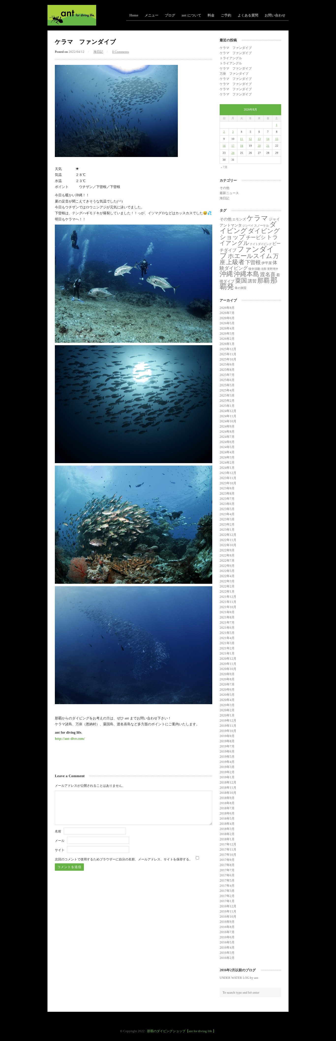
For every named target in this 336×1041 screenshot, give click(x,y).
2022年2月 (227, 586)
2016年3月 (227, 953)
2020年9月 (227, 674)
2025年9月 (227, 364)
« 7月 (224, 167)
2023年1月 (227, 529)
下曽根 (253, 262)
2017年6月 (227, 875)
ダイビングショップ (250, 233)
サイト (59, 850)
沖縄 (226, 274)
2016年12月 (228, 906)
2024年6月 (227, 442)
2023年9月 (227, 488)
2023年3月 (227, 519)
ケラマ (257, 218)
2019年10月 (228, 731)
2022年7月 (227, 560)
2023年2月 (227, 524)
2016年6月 (227, 937)
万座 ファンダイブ (234, 73)
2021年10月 (228, 607)
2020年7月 (227, 684)
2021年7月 (227, 622)
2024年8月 (227, 431)
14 (267, 138)
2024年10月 (228, 421)
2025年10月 (228, 359)
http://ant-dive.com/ (70, 739)
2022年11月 (228, 540)
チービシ (256, 237)
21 (267, 145)
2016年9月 (227, 922)
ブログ (170, 15)
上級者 (235, 262)
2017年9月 (227, 860)
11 (241, 138)
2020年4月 (227, 700)
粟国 (241, 280)
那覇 (263, 280)
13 (259, 138)
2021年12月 (228, 597)
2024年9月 (227, 426)
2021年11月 (228, 602)
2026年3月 (227, 333)
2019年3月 (227, 767)
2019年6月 (227, 751)
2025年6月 (227, 380)
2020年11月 (228, 664)
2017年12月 (228, 844)
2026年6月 (227, 318)
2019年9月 (227, 736)
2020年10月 (228, 669)
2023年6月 (227, 504)
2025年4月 (227, 390)
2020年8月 (227, 679)
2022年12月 (228, 535)
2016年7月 (227, 932)
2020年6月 (227, 689)
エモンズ (239, 219)
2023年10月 (228, 483)
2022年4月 (227, 576)
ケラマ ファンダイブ (236, 48)
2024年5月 (227, 447)
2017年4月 (227, 885)
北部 (263, 269)
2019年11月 (228, 725)
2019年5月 (227, 756)
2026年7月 (227, 313)
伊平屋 (266, 263)
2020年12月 (228, 658)
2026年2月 (227, 339)
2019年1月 (227, 777)
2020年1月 (227, 715)
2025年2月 (227, 400)
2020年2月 (227, 710)
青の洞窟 (240, 288)
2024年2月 (227, 462)
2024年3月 (227, 457)
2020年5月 (227, 695)
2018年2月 (227, 834)
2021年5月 (227, 633)
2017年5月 (227, 880)
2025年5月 (227, 385)
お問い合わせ (275, 15)
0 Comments (120, 52)
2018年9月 (227, 798)
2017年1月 (227, 901)
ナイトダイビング (261, 244)
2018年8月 (227, 803)
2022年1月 (227, 591)
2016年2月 (227, 958)
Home (133, 15)
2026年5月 (227, 323)
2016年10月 (228, 916)
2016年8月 (227, 927)
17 (232, 145)
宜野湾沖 (272, 269)
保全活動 (254, 269)
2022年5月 (227, 571)
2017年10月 (228, 854)
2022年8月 (227, 555)
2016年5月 (227, 942)
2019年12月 (228, 720)
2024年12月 (228, 411)
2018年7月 (227, 808)
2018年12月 (228, 782)
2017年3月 (227, 891)
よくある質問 (248, 15)
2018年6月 (227, 813)
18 (241, 145)
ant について (191, 15)
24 (232, 152)
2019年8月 (227, 741)
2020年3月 (227, 705)
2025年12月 (228, 349)
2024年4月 (227, 452)
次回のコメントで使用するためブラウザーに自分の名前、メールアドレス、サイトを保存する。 (123, 859)
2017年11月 (228, 849)
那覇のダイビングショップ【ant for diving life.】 (181, 1031)
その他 (224, 188)
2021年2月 (227, 648)
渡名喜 (267, 274)
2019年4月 (227, 762)
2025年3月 (227, 395)
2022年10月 (228, 545)
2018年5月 (227, 818)
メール (59, 840)
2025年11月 (228, 354)
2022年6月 (227, 566)
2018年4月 (227, 824)
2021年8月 (227, 617)
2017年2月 (227, 896)
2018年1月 (227, 839)
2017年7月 (227, 870)
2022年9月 (227, 550)
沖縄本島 (246, 274)
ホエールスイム (250, 255)
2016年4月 (227, 947)
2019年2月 (227, 772)
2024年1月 (227, 468)
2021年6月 (227, 627)
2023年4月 (227, 514)
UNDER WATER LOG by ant (239, 978)
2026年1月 (227, 344)
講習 (252, 281)
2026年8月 (227, 308)
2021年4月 (227, 638)
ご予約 (226, 15)
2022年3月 (227, 581)
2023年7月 (227, 498)
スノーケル (261, 225)
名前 (58, 831)
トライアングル (231, 58)
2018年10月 (228, 793)
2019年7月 (227, 746)
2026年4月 (227, 328)
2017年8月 (227, 865)
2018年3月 (227, 829)
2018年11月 (228, 787)
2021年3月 (227, 643)
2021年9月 (227, 612)
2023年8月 (227, 493)
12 (250, 138)
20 (259, 145)
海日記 (98, 52)
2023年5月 (227, 509)
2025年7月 (227, 375)
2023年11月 (228, 478)
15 (276, 138)
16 (224, 145)
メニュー (151, 15)
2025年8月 (227, 369)
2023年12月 (228, 473)
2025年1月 (227, 406)
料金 (211, 15)
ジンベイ (248, 225)
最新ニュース (229, 193)
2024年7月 (227, 437)
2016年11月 (228, 911)
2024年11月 (228, 416)
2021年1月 (227, 653)
